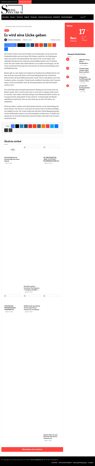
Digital (26, 17)
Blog (13, 26)
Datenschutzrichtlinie (65, 462)
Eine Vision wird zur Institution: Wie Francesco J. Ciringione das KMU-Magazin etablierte (31, 288)
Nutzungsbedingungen (80, 462)
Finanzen (33, 17)
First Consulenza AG (37, 459)
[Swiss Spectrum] (12, 9)
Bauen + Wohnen (16, 17)
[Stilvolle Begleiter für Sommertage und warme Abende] (12, 151)
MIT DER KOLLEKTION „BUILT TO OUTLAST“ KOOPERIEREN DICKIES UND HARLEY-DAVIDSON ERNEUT (51, 160)
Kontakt (90, 462)
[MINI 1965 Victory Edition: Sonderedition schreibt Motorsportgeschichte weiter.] (73, 62)
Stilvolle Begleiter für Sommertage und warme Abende (11, 159)
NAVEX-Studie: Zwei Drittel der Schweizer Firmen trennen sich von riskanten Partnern (32, 308)
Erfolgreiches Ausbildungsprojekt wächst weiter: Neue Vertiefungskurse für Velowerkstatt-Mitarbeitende (85, 79)
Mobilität (56, 17)
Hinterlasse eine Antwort (32, 449)
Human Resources (45, 17)
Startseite (8, 26)
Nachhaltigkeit (66, 17)
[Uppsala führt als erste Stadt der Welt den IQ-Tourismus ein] (51, 364)
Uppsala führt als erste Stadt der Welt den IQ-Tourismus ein (50, 436)
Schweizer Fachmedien (14, 40)
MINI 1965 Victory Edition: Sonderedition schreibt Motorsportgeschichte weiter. (84, 61)
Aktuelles (5, 17)
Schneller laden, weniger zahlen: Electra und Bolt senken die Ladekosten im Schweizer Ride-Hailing (84, 70)
